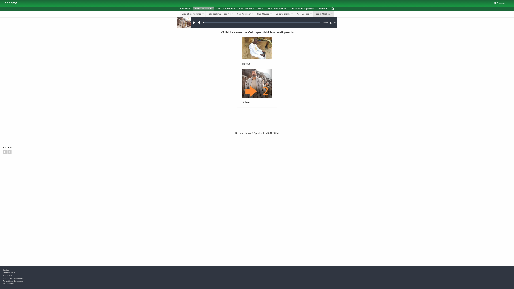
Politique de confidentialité (13, 278)
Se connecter (8, 284)
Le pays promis (283, 14)
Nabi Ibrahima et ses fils (219, 14)
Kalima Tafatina (202, 8)
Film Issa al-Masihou (225, 8)
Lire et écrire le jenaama (302, 8)
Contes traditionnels (276, 8)
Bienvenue (185, 8)
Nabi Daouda (303, 14)
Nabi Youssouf (244, 14)
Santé (261, 8)
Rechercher (333, 9)
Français (500, 3)
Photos (321, 8)
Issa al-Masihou (323, 14)
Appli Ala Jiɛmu (246, 8)
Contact (6, 270)
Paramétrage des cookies (13, 281)
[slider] (262, 22)
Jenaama (10, 3)
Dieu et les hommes (191, 14)
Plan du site (7, 275)
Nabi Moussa (263, 14)
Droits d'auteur (9, 273)
